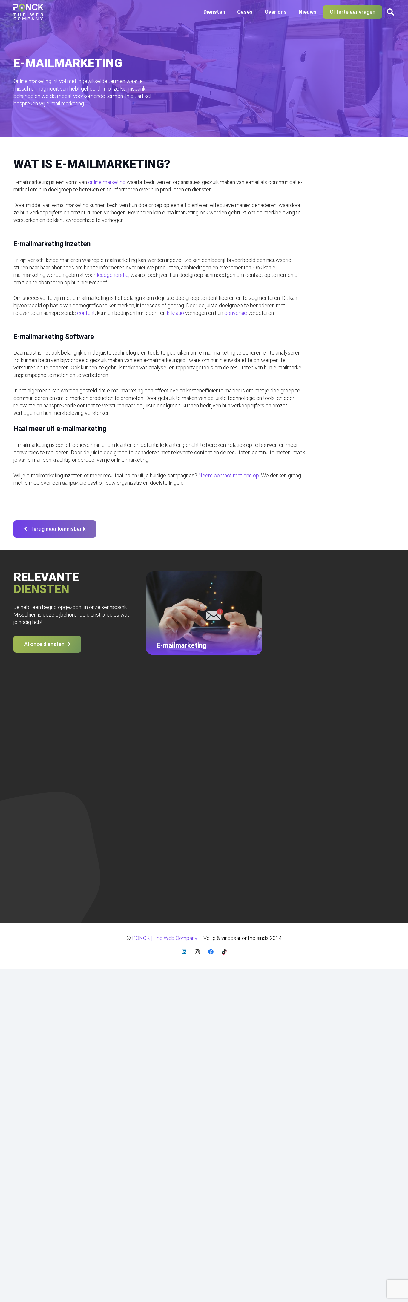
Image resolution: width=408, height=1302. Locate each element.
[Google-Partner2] (170, 847)
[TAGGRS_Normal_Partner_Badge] (247, 847)
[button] (228, 12)
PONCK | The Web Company (41, 857)
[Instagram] (197, 952)
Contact (122, 771)
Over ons (123, 753)
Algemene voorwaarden (339, 734)
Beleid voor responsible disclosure (351, 744)
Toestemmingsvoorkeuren (342, 789)
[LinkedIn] (184, 952)
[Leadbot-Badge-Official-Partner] (283, 847)
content (86, 313)
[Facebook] (210, 952)
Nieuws (121, 762)
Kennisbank (325, 753)
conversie (235, 313)
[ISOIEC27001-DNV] (134, 847)
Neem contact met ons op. (229, 475)
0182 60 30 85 (30, 758)
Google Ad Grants (232, 734)
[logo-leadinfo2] (209, 847)
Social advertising (232, 762)
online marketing (106, 182)
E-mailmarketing (230, 744)
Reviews (321, 771)
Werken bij (323, 780)
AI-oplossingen (229, 771)
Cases (120, 744)
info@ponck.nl (29, 765)
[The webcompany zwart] (28, 12)
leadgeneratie (112, 275)
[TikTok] (224, 952)
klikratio (175, 313)
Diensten (123, 734)
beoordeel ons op (34, 890)
